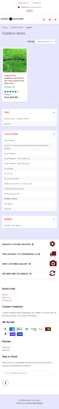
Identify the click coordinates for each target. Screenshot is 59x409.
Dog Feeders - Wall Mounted (16, 163)
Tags (6, 112)
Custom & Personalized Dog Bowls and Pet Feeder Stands (26, 147)
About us (6, 297)
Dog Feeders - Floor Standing (17, 158)
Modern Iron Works (12, 225)
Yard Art (7, 209)
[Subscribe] (53, 373)
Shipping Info (23, 3)
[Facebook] (5, 383)
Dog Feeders (10, 153)
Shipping (6, 347)
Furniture (8, 173)
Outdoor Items (17, 27)
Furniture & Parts (11, 178)
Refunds (5, 350)
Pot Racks (8, 204)
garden (7, 124)
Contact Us (37, 3)
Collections (11, 134)
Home (4, 27)
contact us (14, 316)
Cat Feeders (9, 140)
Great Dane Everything (14, 189)
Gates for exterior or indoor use (18, 183)
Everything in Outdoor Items (16, 118)
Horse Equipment (11, 194)
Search (5, 294)
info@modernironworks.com (30, 7)
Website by (20, 403)
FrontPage (8, 168)
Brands (8, 219)
